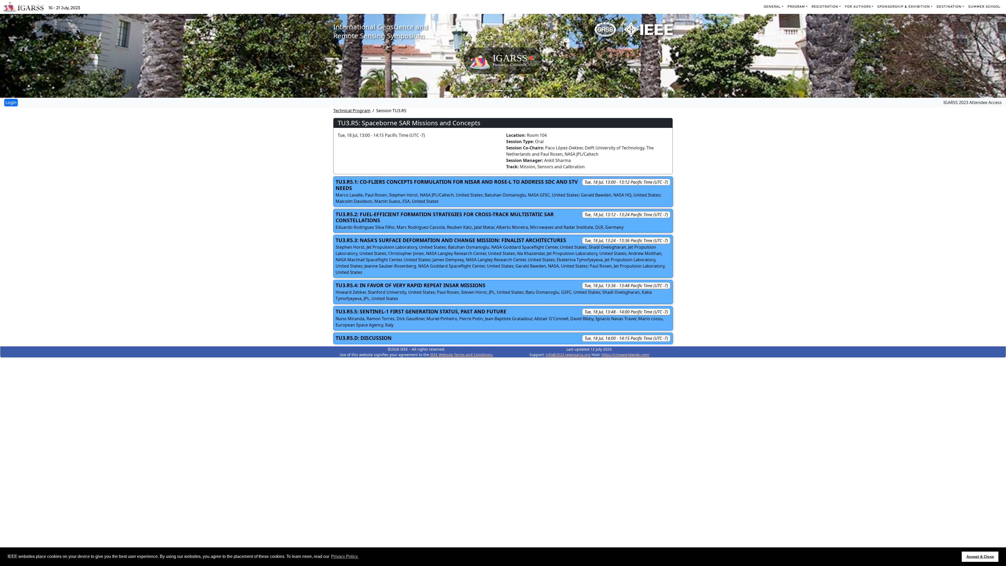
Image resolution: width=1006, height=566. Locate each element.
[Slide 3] (508, 91)
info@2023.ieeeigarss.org (568, 354)
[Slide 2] (498, 91)
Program (796, 6)
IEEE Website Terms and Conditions (461, 354)
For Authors (858, 6)
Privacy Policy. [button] (344, 556)
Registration (825, 6)
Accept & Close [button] (980, 556)
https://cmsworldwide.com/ (625, 354)
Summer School (984, 6)
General (772, 6)
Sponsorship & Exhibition (903, 6)
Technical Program (351, 110)
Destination (949, 6)
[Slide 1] (489, 91)
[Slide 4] (517, 91)
